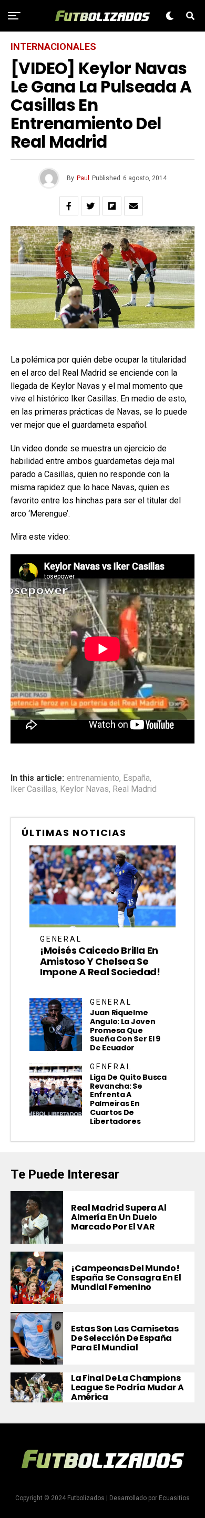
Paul (83, 178)
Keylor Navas (84, 789)
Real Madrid (134, 789)
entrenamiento (93, 778)
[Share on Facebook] (68, 206)
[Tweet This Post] (90, 206)
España (136, 778)
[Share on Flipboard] (111, 206)
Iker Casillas (33, 789)
